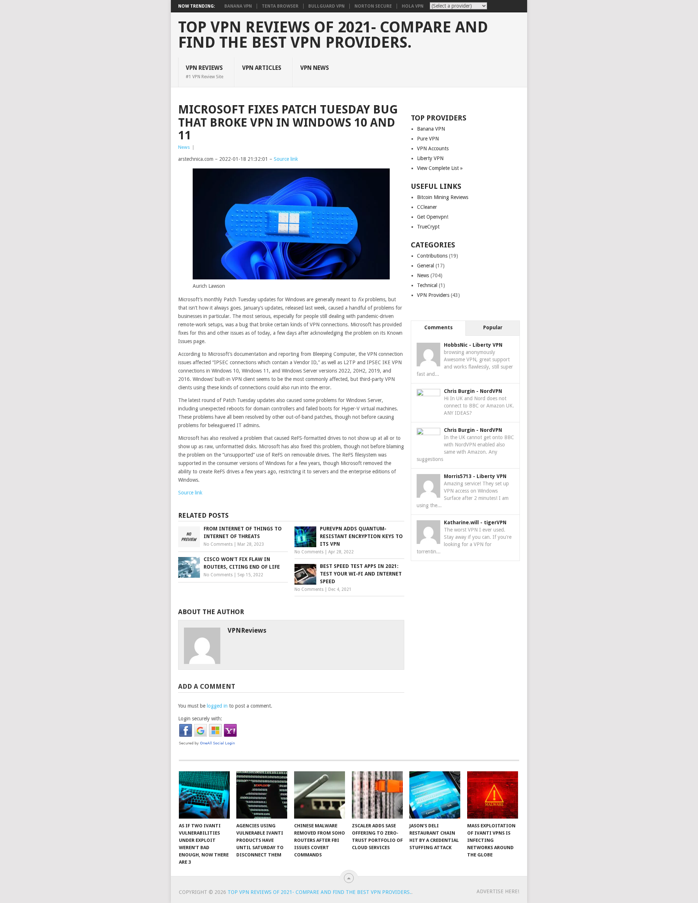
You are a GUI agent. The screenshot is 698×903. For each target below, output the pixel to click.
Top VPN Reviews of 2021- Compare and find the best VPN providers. (333, 35)
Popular (492, 327)
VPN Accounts (433, 148)
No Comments (218, 544)
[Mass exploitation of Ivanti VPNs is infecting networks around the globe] (492, 795)
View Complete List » (440, 168)
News (184, 147)
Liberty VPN (430, 158)
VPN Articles (261, 67)
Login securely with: (200, 718)
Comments (438, 327)
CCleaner (427, 207)
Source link (286, 159)
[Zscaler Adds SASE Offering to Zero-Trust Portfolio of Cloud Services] (377, 795)
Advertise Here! (498, 891)
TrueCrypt (428, 227)
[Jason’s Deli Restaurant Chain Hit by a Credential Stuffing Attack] (434, 795)
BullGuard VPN (326, 6)
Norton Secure (373, 6)
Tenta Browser (280, 6)
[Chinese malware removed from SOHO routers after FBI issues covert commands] (319, 795)
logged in (217, 706)
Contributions (432, 256)
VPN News (314, 67)
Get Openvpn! (432, 217)
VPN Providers (433, 295)
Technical (427, 285)
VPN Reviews (204, 71)
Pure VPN (428, 139)
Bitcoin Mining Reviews (442, 197)
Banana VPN (238, 6)
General (425, 265)
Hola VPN (413, 6)
